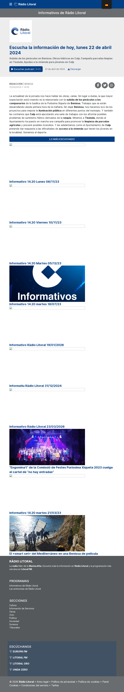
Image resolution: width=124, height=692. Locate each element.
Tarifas (55, 685)
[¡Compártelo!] (98, 85)
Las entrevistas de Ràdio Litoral (25, 589)
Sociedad (14, 621)
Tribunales (14, 627)
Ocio (11, 615)
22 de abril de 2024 (55, 69)
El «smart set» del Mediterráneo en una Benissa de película (53, 553)
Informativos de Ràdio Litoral (62, 13)
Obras (12, 611)
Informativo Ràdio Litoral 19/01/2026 (36, 345)
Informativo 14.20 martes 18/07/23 (35, 304)
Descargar (75, 69)
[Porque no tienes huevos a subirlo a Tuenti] (105, 85)
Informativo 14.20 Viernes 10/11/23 (35, 222)
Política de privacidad (63, 681)
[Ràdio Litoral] (29, 4)
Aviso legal (42, 681)
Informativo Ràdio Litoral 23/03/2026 (37, 426)
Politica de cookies (89, 681)
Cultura (12, 605)
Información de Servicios (21, 608)
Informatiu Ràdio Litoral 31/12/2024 (35, 386)
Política (13, 618)
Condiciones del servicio (34, 685)
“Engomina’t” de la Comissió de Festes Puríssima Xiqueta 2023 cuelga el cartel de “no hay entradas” (61, 470)
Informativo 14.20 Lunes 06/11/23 (34, 181)
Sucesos (13, 624)
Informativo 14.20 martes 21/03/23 (35, 513)
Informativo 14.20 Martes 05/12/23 (35, 263)
